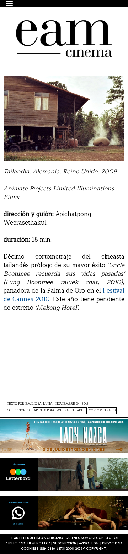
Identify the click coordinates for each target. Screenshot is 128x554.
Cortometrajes (102, 410)
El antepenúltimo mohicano (56, 32)
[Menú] (10, 3)
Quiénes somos (79, 538)
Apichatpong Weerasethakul (60, 410)
